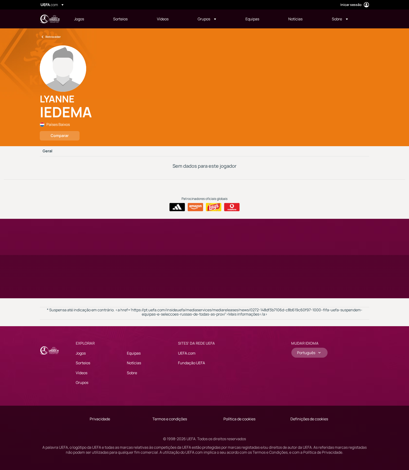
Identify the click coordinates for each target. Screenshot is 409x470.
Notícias (134, 362)
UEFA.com (187, 353)
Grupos (82, 382)
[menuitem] (87, 18)
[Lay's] (213, 207)
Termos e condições (169, 419)
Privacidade (100, 419)
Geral (47, 151)
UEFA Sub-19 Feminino (50, 18)
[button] (207, 18)
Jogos (81, 353)
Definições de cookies (309, 419)
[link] (79, 18)
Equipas (134, 353)
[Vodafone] (232, 207)
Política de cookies (239, 419)
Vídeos (81, 372)
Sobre (132, 372)
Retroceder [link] (53, 37)
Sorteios (83, 362)
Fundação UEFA (191, 362)
